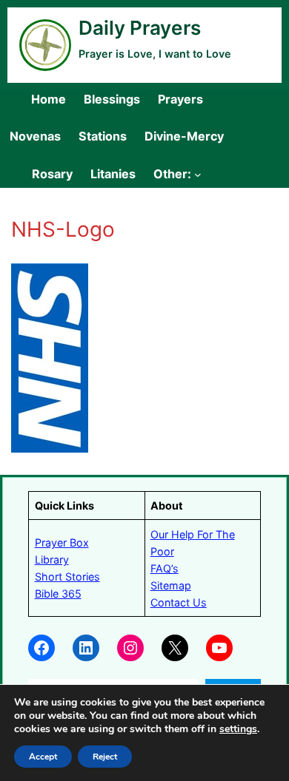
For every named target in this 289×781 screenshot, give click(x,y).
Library (52, 559)
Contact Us (178, 602)
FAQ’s (164, 568)
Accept (43, 757)
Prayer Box (62, 542)
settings (238, 729)
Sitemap (170, 585)
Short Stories (67, 576)
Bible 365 (58, 593)
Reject (105, 757)
